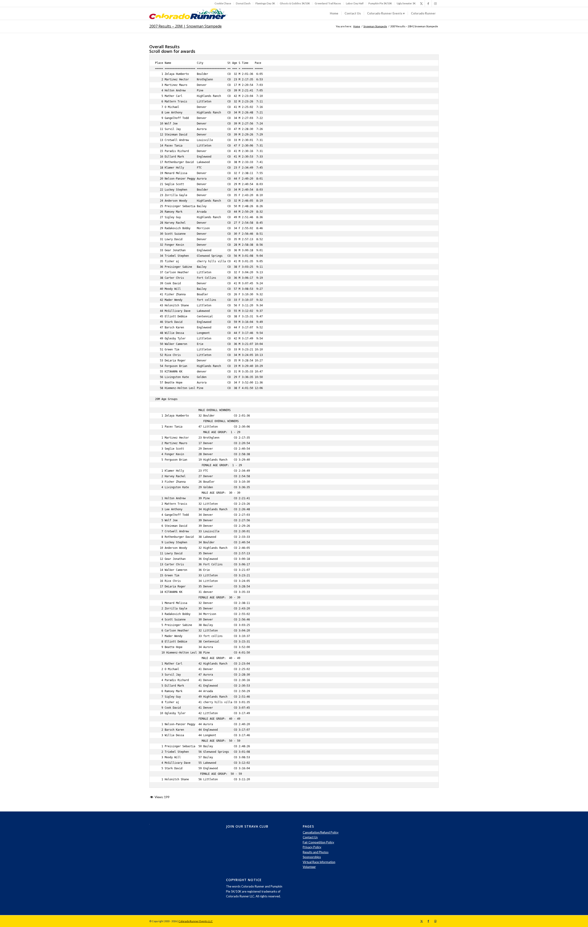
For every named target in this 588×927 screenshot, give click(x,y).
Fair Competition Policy (318, 842)
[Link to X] (421, 3)
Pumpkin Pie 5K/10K (380, 3)
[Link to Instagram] (435, 3)
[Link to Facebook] (428, 3)
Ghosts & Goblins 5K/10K (295, 3)
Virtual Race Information (319, 862)
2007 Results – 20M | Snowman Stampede (185, 26)
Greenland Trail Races (328, 3)
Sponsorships (312, 857)
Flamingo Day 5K (265, 3)
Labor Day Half (355, 3)
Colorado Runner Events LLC (195, 921)
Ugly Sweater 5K (406, 3)
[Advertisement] (413, 850)
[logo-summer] (188, 13)
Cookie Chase (223, 3)
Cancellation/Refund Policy (321, 832)
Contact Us (310, 837)
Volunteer (309, 867)
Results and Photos (315, 852)
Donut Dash (243, 3)
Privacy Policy (312, 847)
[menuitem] (223, 3)
